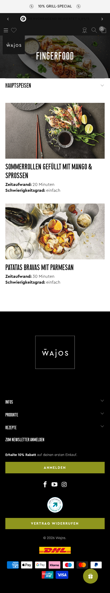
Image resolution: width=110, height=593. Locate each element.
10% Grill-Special (55, 6)
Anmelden (55, 467)
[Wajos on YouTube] (55, 484)
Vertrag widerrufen (55, 523)
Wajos (60, 538)
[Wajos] (15, 45)
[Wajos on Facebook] (45, 484)
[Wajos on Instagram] (64, 484)
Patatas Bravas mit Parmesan (39, 268)
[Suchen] (94, 30)
